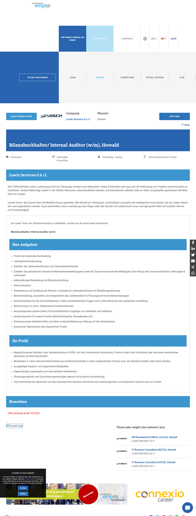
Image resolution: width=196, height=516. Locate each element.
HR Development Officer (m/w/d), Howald (154, 437)
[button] (187, 507)
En (174, 38)
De (165, 38)
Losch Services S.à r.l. (78, 119)
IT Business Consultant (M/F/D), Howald (154, 449)
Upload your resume (37, 77)
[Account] (145, 39)
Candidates (100, 38)
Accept (23, 488)
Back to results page (21, 116)
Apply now (175, 116)
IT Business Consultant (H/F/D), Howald (153, 462)
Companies (127, 38)
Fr (155, 38)
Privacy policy (30, 479)
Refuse (23, 494)
